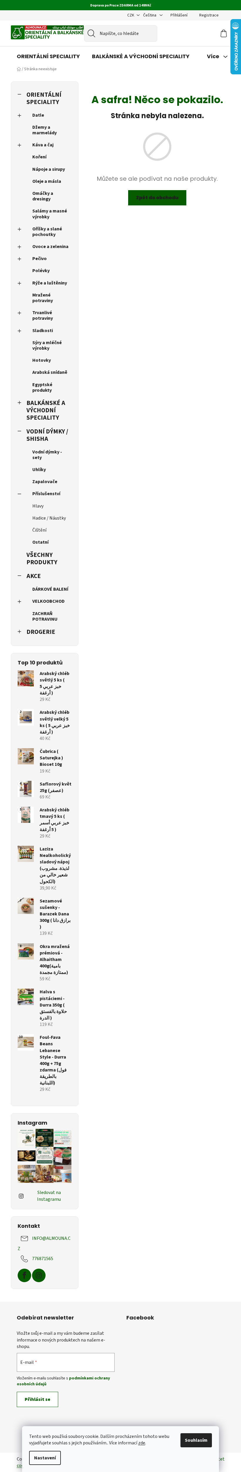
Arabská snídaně (49, 372)
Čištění (39, 530)
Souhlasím (196, 1440)
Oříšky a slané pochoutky (47, 232)
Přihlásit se (37, 1399)
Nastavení (45, 1458)
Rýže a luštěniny (49, 283)
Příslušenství (46, 493)
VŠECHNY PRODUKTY (41, 559)
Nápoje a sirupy (48, 169)
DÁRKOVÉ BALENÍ (50, 589)
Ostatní (40, 542)
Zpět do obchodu (157, 197)
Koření (39, 157)
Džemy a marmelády (44, 130)
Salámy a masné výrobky (49, 214)
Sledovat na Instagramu (49, 1195)
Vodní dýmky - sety (47, 455)
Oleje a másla (46, 181)
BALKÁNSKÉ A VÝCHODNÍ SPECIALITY (45, 410)
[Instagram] (39, 1275)
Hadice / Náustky (49, 518)
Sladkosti (42, 330)
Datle (38, 115)
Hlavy (37, 506)
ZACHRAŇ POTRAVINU (45, 616)
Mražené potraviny (42, 298)
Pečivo (39, 258)
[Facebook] (24, 1275)
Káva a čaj (42, 145)
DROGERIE (40, 632)
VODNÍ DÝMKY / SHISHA (47, 435)
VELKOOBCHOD (48, 601)
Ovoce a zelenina (50, 246)
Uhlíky (39, 469)
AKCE (33, 576)
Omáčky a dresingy (42, 196)
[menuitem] (48, 56)
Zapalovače (44, 481)
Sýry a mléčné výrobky (47, 345)
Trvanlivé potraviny (42, 315)
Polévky (41, 270)
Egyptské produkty (42, 387)
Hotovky (41, 360)
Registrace (209, 15)
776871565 (42, 1258)
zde (141, 1443)
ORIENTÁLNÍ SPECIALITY (43, 98)
